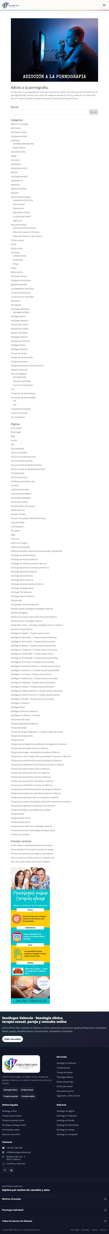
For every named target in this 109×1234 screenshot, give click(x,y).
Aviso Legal (16, 432)
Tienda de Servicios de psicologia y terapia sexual (33, 830)
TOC (13, 389)
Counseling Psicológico (21, 493)
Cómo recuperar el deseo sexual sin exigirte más (32, 857)
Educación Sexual (18, 224)
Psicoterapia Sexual (19, 328)
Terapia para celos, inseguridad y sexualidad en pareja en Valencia (41, 756)
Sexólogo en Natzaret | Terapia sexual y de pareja (33, 682)
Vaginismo (17, 220)
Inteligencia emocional (21, 280)
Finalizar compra (18, 514)
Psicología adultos (65, 1077)
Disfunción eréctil (65, 1086)
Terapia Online (17, 740)
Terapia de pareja (19, 353)
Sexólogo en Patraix (66, 1129)
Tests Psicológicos (19, 374)
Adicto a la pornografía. (30, 87)
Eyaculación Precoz (21, 212)
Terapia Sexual (17, 814)
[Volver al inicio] (27, 1064)
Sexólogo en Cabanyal (67, 1115)
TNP (14, 404)
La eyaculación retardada (22, 297)
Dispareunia (18, 208)
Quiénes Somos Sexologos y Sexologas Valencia (32, 608)
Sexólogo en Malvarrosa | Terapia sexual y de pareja (34, 678)
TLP (14, 400)
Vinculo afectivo (18, 417)
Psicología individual (12, 1210)
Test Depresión (19, 377)
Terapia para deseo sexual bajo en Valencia (30, 768)
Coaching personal (19, 176)
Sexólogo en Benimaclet (68, 1125)
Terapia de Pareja (19, 727)
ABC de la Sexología (19, 124)
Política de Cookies (19, 543)
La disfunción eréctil (22, 216)
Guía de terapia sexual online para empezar (30, 861)
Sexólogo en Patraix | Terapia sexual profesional (32, 686)
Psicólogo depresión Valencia (24, 571)
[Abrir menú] (104, 5)
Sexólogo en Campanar (67, 1134)
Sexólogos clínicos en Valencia (24, 711)
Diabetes (15, 193)
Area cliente (16, 428)
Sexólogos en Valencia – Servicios (25, 715)
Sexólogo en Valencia (66, 1063)
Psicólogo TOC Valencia (21, 592)
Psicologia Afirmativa (20, 309)
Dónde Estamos (18, 510)
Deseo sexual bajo (65, 1081)
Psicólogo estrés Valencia (22, 580)
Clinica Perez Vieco (19, 477)
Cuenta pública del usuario (23, 506)
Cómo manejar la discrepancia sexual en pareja (32, 849)
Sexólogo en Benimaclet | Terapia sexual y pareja (33, 641)
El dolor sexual (17, 240)
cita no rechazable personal (23, 456)
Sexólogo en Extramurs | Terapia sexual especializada (35, 670)
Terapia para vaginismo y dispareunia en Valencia (33, 805)
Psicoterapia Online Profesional (25, 604)
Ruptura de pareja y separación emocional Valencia (34, 617)
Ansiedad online (18, 151)
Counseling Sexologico (21, 498)
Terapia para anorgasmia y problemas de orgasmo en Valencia (39, 744)
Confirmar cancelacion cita (23, 481)
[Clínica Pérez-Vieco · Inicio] (10, 5)
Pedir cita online (13, 1039)
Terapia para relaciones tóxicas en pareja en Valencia (34, 797)
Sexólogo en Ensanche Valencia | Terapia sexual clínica (35, 666)
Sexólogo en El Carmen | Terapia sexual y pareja (32, 662)
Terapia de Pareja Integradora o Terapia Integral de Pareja (37, 732)
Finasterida (18, 260)
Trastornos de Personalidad (23, 397)
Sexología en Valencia (20, 341)
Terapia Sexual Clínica (21, 818)
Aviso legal (75, 1230)
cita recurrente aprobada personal (26, 465)
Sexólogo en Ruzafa (65, 1120)
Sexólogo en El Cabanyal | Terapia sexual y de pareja (34, 658)
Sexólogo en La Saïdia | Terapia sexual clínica (31, 674)
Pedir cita (15, 539)
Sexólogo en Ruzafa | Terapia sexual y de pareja (32, 699)
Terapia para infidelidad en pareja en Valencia (31, 785)
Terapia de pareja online (22, 357)
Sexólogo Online (18, 345)
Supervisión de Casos (20, 719)
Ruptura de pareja (19, 332)
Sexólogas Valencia (19, 337)
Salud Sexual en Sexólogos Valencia (26, 621)
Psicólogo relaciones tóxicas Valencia (27, 584)
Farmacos (15, 252)
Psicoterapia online (11, 1129)
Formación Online (19, 276)
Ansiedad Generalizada (23, 143)
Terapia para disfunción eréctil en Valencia (30, 772)
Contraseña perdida (20, 489)
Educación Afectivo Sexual (24, 228)
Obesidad (15, 301)
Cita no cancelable (19, 452)
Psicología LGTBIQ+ (21, 312)
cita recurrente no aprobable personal (28, 469)
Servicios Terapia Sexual (21, 629)
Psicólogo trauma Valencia (22, 596)
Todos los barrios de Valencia (17, 1221)
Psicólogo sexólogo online (22, 588)
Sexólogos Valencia (19, 349)
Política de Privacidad (20, 547)
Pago (13, 534)
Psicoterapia (16, 600)
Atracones (15, 160)
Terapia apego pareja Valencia (24, 723)
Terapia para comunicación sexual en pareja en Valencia (36, 760)
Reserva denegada (19, 612)
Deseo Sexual (19, 204)
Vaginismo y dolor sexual (68, 1095)
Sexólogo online (18, 707)
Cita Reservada (17, 473)
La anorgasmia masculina (22, 288)
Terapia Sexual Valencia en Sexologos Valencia (31, 826)
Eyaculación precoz (65, 1091)
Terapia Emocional (19, 361)
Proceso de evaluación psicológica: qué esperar (32, 853)
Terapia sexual (63, 1067)
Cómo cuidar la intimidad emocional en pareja (31, 845)
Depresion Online (19, 188)
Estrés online (16, 248)
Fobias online (17, 272)
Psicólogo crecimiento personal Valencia (29, 563)
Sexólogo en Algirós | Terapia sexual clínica (30, 633)
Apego (13, 156)
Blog (13, 436)
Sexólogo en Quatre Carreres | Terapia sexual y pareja (35, 695)
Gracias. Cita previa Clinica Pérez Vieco (28, 518)
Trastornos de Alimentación (23, 393)
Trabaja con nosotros (20, 834)
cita (12, 444)
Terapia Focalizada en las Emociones (27, 365)
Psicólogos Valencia (19, 320)
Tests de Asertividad (22, 381)
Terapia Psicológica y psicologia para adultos (31, 810)
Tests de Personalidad (23, 385)
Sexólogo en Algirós (66, 1111)
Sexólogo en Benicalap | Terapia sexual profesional (34, 637)
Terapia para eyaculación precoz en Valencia (31, 777)
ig (11, 1170)
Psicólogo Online (18, 316)
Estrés (13, 244)
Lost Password (17, 526)
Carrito (14, 440)
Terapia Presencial (19, 369)
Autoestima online (19, 168)
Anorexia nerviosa (19, 136)
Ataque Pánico (19, 147)
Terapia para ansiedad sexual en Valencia (29, 748)
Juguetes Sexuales (19, 284)
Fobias (14, 268)
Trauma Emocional (19, 413)
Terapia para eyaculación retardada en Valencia (32, 781)
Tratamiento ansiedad (21, 409)
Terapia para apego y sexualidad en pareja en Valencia (35, 752)
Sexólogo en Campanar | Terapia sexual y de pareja (34, 649)
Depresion (15, 184)
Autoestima (16, 164)
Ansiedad (15, 140)
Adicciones (15, 128)
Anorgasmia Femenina (23, 200)
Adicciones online (19, 132)
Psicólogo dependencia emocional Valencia (30, 567)
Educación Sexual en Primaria (26, 232)
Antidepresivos (19, 255)
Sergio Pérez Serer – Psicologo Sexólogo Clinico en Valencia (37, 625)
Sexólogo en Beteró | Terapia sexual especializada (33, 645)
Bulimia (14, 172)
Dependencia (17, 180)
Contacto (15, 485)
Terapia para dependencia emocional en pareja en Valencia (37, 764)
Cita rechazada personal (22, 461)
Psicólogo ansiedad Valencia (23, 555)
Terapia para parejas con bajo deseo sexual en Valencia (35, 793)
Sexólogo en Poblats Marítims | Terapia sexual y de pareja (37, 691)
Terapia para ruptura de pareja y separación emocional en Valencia (41, 801)
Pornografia (16, 305)
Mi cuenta (15, 530)
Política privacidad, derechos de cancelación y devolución (36, 551)
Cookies (94, 1230)
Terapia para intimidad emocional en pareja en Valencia (36, 789)
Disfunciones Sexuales (21, 197)
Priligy (15, 264)
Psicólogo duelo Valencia (22, 575)
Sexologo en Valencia (20, 703)
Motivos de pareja (11, 1198)
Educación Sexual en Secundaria (27, 236)
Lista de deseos (18, 522)
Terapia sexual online (20, 822)
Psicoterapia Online (19, 324)
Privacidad (85, 1230)
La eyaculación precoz (20, 292)
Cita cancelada (17, 448)
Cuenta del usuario (19, 502)
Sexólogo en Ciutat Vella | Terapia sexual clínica (32, 653)
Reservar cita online (11, 1134)
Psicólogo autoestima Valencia (24, 559)
